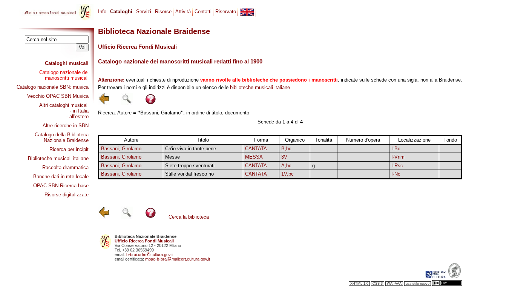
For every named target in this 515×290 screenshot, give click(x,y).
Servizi (143, 11)
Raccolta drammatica (65, 167)
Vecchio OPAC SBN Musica (58, 96)
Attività (183, 11)
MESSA (254, 157)
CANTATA (256, 148)
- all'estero (77, 116)
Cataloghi (121, 11)
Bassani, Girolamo (121, 148)
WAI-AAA (394, 283)
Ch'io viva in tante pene (190, 148)
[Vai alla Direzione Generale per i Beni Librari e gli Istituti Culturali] (435, 277)
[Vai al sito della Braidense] (454, 277)
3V (284, 157)
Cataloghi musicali (67, 63)
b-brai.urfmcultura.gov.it (149, 254)
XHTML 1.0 (359, 283)
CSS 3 (377, 283)
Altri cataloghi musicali (64, 105)
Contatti (203, 11)
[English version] (247, 12)
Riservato (225, 11)
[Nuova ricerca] (127, 103)
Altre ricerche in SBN (66, 125)
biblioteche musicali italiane (260, 87)
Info (102, 11)
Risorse (163, 11)
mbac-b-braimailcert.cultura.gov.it (177, 259)
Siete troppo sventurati (190, 165)
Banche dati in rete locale (61, 176)
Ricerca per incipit (69, 149)
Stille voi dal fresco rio (189, 174)
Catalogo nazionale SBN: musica (53, 87)
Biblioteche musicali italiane (58, 158)
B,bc (286, 148)
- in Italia (79, 111)
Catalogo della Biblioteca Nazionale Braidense (62, 137)
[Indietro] (104, 103)
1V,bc (287, 174)
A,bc (286, 165)
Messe (172, 157)
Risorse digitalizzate (66, 194)
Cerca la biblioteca (189, 217)
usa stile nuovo (417, 283)
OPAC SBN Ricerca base (61, 185)
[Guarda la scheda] (323, 148)
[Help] (150, 103)
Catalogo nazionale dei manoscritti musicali (64, 75)
